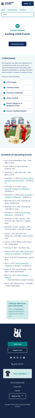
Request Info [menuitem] (17, 350)
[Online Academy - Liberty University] (7, 3)
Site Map (17, 390)
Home (3, 10)
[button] (17, 82)
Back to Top (16, 396)
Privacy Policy (17, 386)
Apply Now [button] (17, 344)
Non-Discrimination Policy (17, 382)
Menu (26, 3)
